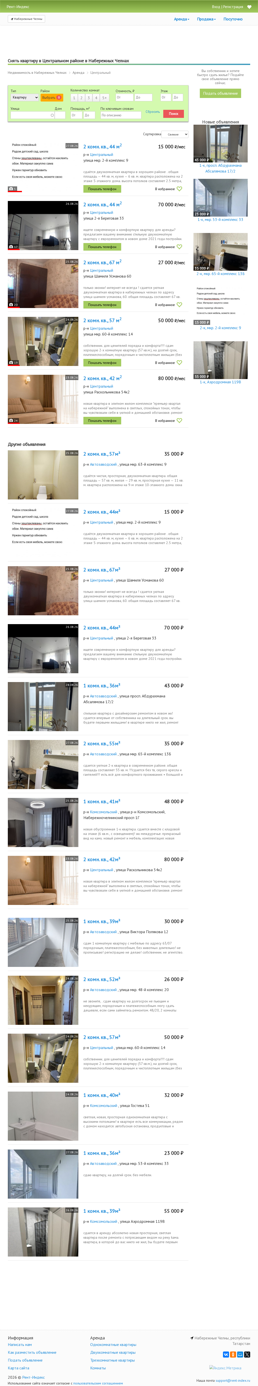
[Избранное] (249, 7)
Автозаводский (103, 464)
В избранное (165, 189)
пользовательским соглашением (98, 1383)
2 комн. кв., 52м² (101, 979)
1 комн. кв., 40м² (101, 1095)
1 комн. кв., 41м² (101, 801)
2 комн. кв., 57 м (102, 320)
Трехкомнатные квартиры (112, 1360)
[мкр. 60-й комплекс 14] (43, 341)
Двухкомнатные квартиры (113, 1352)
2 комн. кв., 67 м (102, 262)
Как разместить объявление (32, 1352)
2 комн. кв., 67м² (101, 569)
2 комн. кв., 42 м (102, 378)
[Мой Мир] (240, 1354)
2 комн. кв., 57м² (101, 454)
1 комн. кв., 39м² (101, 921)
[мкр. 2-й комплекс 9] (43, 167)
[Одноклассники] (233, 1354)
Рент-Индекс (33, 1377)
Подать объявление (220, 93)
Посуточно (233, 18)
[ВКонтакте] (226, 1354)
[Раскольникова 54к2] (43, 399)
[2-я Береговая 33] (43, 225)
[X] (247, 1354)
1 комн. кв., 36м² (101, 685)
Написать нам (20, 1344)
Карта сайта (18, 1367)
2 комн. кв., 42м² (101, 859)
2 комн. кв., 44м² (101, 512)
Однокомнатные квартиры (113, 1344)
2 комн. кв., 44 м (102, 146)
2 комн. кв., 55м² (101, 743)
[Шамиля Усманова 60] (43, 283)
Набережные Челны (27, 19)
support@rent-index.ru (233, 1380)
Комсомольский (103, 811)
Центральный (101, 154)
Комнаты (98, 1367)
